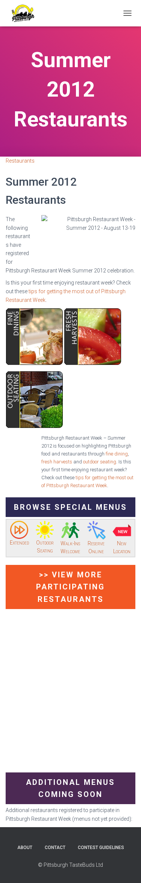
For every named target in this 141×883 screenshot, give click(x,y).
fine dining (117, 454)
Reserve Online (96, 547)
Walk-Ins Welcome (70, 547)
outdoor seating (99, 462)
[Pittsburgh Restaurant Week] (25, 13)
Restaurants (20, 161)
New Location (121, 547)
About (24, 847)
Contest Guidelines (101, 847)
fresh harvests (56, 462)
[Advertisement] (70, 694)
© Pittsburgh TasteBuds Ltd (70, 865)
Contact (55, 847)
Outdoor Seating (45, 547)
